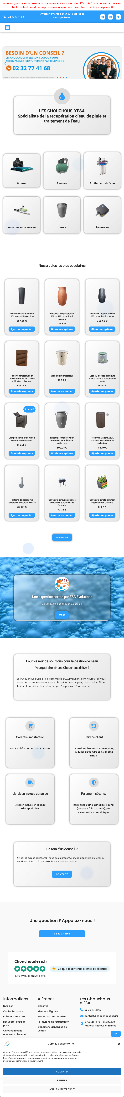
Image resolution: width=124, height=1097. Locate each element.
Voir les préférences (62, 1089)
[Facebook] (102, 17)
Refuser (62, 1080)
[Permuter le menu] (7, 27)
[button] (119, 1043)
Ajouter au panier (22, 329)
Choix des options (62, 329)
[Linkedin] (118, 17)
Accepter (62, 1071)
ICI (112, 7)
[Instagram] (110, 17)
